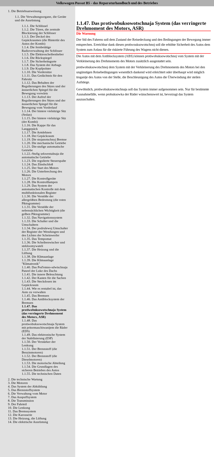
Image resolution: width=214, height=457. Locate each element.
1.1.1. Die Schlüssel (35, 26)
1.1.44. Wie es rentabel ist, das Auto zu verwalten (41, 290)
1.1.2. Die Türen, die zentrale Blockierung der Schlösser (41, 31)
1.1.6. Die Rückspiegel (37, 57)
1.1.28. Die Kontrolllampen (40, 182)
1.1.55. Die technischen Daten (41, 373)
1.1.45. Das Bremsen (35, 295)
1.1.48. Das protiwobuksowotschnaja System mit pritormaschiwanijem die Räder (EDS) (45, 326)
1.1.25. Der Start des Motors (40, 168)
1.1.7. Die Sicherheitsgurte (39, 61)
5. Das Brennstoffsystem (24, 390)
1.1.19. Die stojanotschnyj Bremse (44, 139)
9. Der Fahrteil (17, 404)
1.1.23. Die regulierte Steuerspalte (44, 160)
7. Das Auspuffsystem (22, 397)
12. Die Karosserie (20, 414)
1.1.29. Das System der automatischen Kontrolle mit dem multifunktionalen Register (43, 189)
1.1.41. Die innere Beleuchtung (42, 274)
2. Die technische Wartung (25, 379)
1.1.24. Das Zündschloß (37, 164)
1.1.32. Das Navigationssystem (42, 217)
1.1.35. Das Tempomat (36, 239)
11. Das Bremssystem (22, 411)
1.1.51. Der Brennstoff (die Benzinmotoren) (39, 350)
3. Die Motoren (18, 383)
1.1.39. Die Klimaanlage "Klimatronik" (38, 261)
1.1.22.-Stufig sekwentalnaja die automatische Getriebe (43, 155)
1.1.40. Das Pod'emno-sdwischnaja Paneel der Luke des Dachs (45, 269)
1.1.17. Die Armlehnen (37, 132)
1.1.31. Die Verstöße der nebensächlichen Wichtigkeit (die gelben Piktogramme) (43, 210)
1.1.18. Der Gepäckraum (38, 136)
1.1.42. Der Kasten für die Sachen (44, 278)
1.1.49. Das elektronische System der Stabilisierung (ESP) (43, 336)
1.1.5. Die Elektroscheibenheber (43, 54)
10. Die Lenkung (19, 407)
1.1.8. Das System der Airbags (41, 65)
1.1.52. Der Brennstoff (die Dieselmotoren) (39, 357)
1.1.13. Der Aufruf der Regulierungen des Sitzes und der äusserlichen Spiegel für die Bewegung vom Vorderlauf (43, 102)
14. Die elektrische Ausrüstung (28, 422)
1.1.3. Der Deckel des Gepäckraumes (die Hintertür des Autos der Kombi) (43, 40)
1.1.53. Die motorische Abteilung (43, 363)
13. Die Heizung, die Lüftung (27, 418)
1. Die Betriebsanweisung (24, 11)
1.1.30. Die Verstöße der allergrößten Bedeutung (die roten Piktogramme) (44, 200)
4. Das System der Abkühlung (27, 386)
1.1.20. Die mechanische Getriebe (44, 143)
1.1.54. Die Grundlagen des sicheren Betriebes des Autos (40, 368)
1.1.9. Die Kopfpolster (36, 68)
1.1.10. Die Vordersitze (37, 72)
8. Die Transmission (21, 400)
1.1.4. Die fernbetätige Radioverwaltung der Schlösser (42, 49)
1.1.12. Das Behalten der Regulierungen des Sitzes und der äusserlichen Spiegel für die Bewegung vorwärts (43, 88)
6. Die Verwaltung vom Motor (27, 393)
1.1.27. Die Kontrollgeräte (39, 178)
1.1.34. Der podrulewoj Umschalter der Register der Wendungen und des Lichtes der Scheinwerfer (45, 232)
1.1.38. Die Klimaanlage (38, 256)
